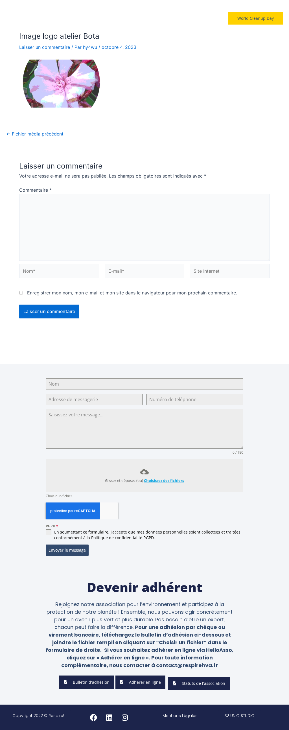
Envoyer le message (67, 550)
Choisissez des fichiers (164, 480)
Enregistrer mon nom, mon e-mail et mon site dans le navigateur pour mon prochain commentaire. (132, 293)
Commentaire (35, 190)
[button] (202, 18)
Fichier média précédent (35, 134)
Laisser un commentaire (44, 47)
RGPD (52, 526)
